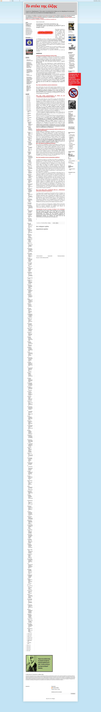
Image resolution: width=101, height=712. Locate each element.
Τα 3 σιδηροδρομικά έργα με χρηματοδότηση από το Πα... (30, 565)
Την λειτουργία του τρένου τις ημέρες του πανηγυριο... (29, 264)
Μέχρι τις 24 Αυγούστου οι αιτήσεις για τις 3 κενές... (30, 329)
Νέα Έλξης (71, 143)
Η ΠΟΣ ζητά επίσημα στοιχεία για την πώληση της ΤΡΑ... (29, 143)
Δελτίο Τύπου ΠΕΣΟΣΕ (29, 164)
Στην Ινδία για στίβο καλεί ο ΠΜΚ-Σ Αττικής (29, 200)
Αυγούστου (29, 119)
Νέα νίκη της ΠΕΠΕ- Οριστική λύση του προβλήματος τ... (30, 374)
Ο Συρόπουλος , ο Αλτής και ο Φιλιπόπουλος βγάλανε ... (29, 408)
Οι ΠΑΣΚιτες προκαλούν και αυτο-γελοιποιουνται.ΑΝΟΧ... (29, 393)
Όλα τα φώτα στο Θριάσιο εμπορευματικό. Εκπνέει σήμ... (30, 625)
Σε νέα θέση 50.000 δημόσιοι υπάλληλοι (29, 161)
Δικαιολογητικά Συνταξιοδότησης (72, 61)
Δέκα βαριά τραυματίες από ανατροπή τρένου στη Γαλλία (29, 310)
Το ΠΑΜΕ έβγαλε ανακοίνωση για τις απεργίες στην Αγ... (30, 427)
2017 (28, 108)
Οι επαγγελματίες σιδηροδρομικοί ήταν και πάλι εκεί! (30, 467)
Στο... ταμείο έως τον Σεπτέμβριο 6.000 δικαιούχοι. (29, 587)
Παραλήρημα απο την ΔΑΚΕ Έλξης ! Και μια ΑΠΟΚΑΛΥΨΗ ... (30, 508)
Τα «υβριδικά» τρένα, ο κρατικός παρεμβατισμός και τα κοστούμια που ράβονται (29, 71)
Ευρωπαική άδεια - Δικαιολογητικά (72, 55)
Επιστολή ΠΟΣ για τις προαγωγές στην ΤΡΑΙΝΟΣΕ (29, 139)
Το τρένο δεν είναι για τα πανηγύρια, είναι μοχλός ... (29, 220)
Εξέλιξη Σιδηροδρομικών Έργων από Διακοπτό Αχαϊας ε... (30, 301)
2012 (28, 649)
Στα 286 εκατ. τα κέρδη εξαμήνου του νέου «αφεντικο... (30, 134)
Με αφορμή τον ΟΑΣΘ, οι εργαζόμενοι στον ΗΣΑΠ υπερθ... (29, 190)
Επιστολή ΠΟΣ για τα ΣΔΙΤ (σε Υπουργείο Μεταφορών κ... (29, 601)
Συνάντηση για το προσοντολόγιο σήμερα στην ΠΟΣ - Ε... (30, 245)
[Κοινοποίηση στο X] (55, 223)
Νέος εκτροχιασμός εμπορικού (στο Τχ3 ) (30, 211)
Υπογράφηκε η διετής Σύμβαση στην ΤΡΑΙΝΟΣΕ (29, 556)
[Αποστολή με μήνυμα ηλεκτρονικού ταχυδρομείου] (53, 223)
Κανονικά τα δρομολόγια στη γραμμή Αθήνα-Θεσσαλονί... (29, 286)
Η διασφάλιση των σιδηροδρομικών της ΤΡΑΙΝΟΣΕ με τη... (30, 403)
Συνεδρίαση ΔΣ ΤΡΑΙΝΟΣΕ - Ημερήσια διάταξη (29, 576)
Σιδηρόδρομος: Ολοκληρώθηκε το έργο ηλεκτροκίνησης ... (29, 250)
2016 (28, 109)
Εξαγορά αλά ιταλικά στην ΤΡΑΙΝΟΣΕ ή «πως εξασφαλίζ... (29, 522)
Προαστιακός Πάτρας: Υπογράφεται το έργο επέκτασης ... (29, 176)
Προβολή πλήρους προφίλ (55, 689)
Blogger (53, 698)
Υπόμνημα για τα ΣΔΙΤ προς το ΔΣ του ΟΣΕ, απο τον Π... (30, 606)
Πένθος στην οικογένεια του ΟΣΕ (30, 60)
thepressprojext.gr (72, 144)
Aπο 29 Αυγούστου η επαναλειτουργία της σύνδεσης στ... (30, 354)
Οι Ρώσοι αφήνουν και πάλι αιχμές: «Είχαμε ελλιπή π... (29, 260)
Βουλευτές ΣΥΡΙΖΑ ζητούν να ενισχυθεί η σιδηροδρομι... (30, 128)
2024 (28, 98)
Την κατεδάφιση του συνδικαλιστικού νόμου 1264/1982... (30, 621)
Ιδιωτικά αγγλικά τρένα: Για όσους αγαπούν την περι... (29, 186)
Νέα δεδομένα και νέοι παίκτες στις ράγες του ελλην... (29, 181)
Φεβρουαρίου (30, 640)
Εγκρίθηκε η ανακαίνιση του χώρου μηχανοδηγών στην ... (30, 349)
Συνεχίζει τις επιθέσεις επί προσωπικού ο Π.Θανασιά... (29, 388)
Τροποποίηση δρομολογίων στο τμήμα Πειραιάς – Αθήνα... (29, 536)
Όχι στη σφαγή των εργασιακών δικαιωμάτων (29, 167)
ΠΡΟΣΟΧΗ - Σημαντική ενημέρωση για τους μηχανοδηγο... (30, 546)
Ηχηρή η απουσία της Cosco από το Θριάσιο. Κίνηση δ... (30, 596)
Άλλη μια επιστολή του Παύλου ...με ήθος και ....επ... (29, 478)
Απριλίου (29, 637)
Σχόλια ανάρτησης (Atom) (44, 257)
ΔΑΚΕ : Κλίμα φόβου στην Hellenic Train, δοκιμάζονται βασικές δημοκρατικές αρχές (29, 88)
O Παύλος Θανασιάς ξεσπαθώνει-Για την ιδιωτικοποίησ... (30, 497)
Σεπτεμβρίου (30, 117)
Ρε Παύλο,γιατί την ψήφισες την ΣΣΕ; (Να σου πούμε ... (29, 384)
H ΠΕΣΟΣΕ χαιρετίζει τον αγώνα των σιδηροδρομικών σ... (30, 364)
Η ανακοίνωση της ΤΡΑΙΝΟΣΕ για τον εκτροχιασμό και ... (29, 320)
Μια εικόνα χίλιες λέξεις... (30, 278)
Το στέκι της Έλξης (56, 687)
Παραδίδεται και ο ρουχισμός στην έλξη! (29, 463)
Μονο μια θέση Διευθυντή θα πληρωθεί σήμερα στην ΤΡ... (29, 561)
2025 (28, 97)
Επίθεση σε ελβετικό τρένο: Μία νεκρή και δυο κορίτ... (30, 339)
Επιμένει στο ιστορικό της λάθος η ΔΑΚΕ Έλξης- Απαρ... (29, 422)
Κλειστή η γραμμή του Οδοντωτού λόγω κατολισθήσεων (29, 230)
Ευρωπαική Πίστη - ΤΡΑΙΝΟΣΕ (72, 68)
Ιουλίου (29, 633)
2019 (28, 105)
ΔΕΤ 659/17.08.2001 (71, 63)
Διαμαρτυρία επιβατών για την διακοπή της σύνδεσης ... (30, 437)
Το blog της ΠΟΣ (71, 134)
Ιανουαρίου (29, 642)
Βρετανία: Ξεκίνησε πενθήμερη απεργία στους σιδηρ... (30, 432)
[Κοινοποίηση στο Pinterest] (57, 223)
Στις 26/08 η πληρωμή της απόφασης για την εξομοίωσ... (29, 291)
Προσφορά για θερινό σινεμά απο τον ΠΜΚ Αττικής (30, 441)
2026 (28, 96)
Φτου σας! (29, 584)
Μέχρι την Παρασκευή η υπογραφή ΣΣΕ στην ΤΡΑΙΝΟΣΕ (29, 611)
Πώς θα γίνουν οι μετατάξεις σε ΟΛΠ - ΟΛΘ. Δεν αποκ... (29, 460)
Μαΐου (29, 636)
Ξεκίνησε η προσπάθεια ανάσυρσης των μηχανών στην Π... (29, 513)
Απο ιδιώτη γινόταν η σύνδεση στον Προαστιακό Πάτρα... (30, 380)
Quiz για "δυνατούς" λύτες (29, 75)
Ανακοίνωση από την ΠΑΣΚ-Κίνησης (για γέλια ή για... (29, 398)
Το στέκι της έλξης (41, 6)
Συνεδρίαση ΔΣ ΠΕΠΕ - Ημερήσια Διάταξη (29, 240)
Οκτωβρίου (29, 115)
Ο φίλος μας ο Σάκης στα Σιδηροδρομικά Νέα (30, 492)
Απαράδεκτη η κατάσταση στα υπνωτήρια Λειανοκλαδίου (29, 274)
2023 (28, 100)
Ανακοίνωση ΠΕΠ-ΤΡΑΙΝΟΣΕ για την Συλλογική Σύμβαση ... (29, 449)
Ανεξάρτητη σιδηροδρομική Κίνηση (71, 138)
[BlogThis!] (54, 223)
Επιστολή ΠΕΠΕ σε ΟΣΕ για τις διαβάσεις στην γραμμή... (30, 527)
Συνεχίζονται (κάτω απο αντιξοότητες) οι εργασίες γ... (29, 296)
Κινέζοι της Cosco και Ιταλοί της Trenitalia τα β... (29, 305)
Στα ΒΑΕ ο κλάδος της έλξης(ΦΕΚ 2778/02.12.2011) (72, 65)
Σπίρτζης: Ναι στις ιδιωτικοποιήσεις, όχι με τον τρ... (30, 455)
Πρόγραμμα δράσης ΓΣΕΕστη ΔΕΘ (29, 153)
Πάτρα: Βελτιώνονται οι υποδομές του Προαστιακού (29, 488)
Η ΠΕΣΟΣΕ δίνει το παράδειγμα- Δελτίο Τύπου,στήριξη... (29, 502)
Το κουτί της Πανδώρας (71, 146)
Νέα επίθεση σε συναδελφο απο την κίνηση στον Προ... (29, 215)
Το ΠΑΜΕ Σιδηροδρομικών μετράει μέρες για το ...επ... (30, 473)
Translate (72, 163)
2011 (28, 650)
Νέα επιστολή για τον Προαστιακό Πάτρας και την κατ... (29, 334)
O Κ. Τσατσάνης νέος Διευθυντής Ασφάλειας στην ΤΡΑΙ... (29, 531)
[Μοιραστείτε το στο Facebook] (56, 223)
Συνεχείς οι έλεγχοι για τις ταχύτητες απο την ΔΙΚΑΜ (30, 269)
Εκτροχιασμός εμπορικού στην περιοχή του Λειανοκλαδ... (29, 325)
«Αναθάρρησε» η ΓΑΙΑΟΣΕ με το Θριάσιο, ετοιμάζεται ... (30, 315)
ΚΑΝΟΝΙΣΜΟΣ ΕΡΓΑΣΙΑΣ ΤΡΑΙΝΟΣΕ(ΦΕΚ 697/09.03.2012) (71, 58)
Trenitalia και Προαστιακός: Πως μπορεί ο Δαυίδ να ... (30, 157)
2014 (28, 646)
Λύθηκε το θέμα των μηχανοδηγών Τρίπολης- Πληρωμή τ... (30, 551)
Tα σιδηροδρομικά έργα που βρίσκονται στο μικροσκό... (30, 369)
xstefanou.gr (71, 147)
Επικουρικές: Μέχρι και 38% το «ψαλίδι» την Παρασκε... (29, 123)
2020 (28, 104)
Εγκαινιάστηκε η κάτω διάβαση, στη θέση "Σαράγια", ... (29, 630)
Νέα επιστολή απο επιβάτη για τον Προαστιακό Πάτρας (29, 255)
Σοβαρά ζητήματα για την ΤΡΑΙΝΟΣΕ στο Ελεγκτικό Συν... (30, 195)
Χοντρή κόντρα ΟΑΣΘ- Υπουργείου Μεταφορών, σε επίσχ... (29, 282)
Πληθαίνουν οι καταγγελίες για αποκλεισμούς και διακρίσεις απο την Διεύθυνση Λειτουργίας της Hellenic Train (29, 65)
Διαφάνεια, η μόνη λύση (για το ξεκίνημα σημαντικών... (29, 236)
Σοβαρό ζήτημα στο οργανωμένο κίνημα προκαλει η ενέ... (29, 482)
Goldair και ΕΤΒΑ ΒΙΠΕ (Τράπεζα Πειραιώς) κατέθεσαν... (29, 616)
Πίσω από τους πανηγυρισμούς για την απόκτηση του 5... (29, 359)
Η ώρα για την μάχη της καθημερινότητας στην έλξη (30, 517)
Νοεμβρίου (29, 113)
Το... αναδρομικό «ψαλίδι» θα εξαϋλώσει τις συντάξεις (30, 445)
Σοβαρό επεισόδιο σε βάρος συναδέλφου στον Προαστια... (29, 581)
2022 (28, 101)
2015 (28, 645)
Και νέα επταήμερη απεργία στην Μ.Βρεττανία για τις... (29, 418)
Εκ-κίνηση (70, 148)
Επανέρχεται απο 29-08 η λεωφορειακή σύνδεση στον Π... (30, 207)
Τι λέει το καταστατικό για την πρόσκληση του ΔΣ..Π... (29, 171)
